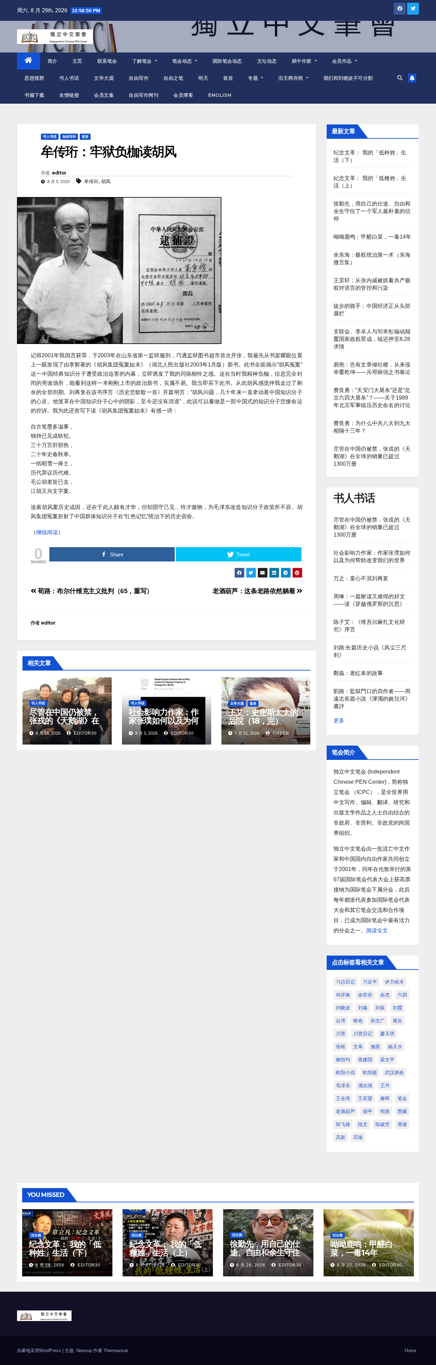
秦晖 (385, 1098)
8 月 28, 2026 (49, 1265)
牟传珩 (91, 181)
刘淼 (363, 1007)
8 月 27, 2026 (150, 1265)
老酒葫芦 (345, 1111)
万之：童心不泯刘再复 (361, 578)
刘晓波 (343, 1007)
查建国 (365, 1059)
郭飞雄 (343, 1124)
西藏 (402, 1111)
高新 (340, 1137)
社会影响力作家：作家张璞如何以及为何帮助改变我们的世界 (164, 720)
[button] (400, 78)
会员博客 (183, 95)
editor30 (85, 733)
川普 (340, 1033)
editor (59, 173)
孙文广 (378, 1020)
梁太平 (387, 1059)
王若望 (365, 1098)
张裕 (340, 1046)
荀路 (385, 1111)
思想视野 (34, 78)
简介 (53, 61)
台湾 (340, 1020)
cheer (280, 733)
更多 (338, 720)
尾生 (397, 1020)
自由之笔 (173, 78)
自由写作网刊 (143, 95)
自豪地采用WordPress (39, 1350)
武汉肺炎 (394, 1072)
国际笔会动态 (227, 61)
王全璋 (343, 1098)
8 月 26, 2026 (250, 1265)
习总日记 (345, 982)
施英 (375, 1046)
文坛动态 (267, 61)
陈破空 (382, 1124)
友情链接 (69, 95)
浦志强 (365, 1085)
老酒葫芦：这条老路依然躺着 (255, 591)
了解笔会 (143, 61)
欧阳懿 (370, 1072)
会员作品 (343, 61)
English (220, 95)
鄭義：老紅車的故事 (358, 673)
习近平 (370, 982)
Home (410, 1350)
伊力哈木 (394, 982)
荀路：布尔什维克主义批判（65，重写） (94, 591)
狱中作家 (302, 61)
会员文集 (104, 95)
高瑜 (358, 1137)
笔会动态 (183, 61)
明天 (203, 78)
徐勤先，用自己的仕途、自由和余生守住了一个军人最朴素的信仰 (372, 211)
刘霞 (397, 1007)
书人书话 (69, 78)
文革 (358, 1046)
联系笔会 (107, 61)
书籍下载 (34, 95)
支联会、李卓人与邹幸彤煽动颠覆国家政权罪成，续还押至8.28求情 (372, 339)
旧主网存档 (291, 78)
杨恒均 (343, 1059)
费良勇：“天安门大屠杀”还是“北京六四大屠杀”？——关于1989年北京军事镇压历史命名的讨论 (372, 397)
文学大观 (104, 78)
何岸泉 (343, 994)
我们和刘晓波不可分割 (348, 78)
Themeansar (116, 1350)
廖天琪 (387, 1033)
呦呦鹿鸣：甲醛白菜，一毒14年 (372, 237)
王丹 (385, 1085)
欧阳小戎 (345, 1072)
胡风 (106, 181)
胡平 (367, 1111)
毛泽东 (343, 1085)
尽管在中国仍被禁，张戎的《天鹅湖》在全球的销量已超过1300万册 (64, 724)
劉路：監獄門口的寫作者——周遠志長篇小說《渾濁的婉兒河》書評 (372, 698)
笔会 (402, 1098)
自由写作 (139, 78)
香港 (402, 1124)
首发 (228, 78)
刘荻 (380, 1007)
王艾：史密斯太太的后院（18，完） (263, 716)
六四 (402, 994)
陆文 (363, 1124)
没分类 (36, 1235)
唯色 (358, 1020)
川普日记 (362, 1033)
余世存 (365, 994)
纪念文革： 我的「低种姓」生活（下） (65, 1248)
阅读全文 (377, 930)
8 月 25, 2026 (351, 1265)
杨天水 (395, 1046)
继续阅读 (47, 532)
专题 (254, 78)
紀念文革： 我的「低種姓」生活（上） (165, 1248)
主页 (77, 61)
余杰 (385, 994)
